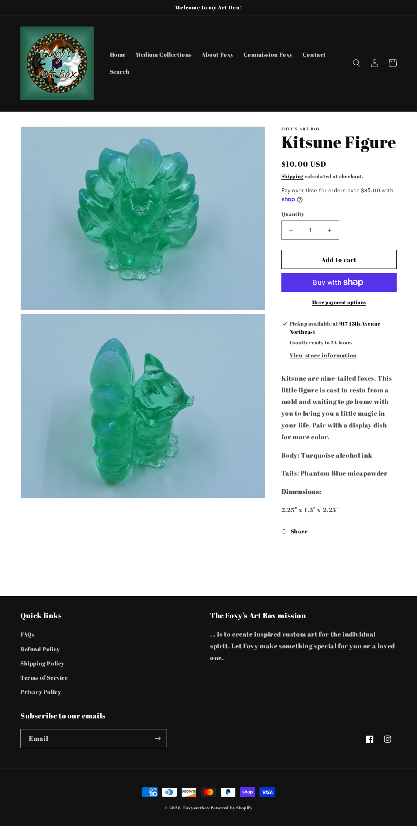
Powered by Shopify (231, 808)
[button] (357, 63)
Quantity (293, 214)
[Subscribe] (158, 738)
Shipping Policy (42, 663)
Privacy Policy (40, 692)
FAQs (27, 634)
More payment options (339, 302)
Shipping (292, 176)
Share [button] (299, 531)
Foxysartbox (196, 808)
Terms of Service (44, 677)
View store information (323, 355)
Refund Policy (40, 649)
